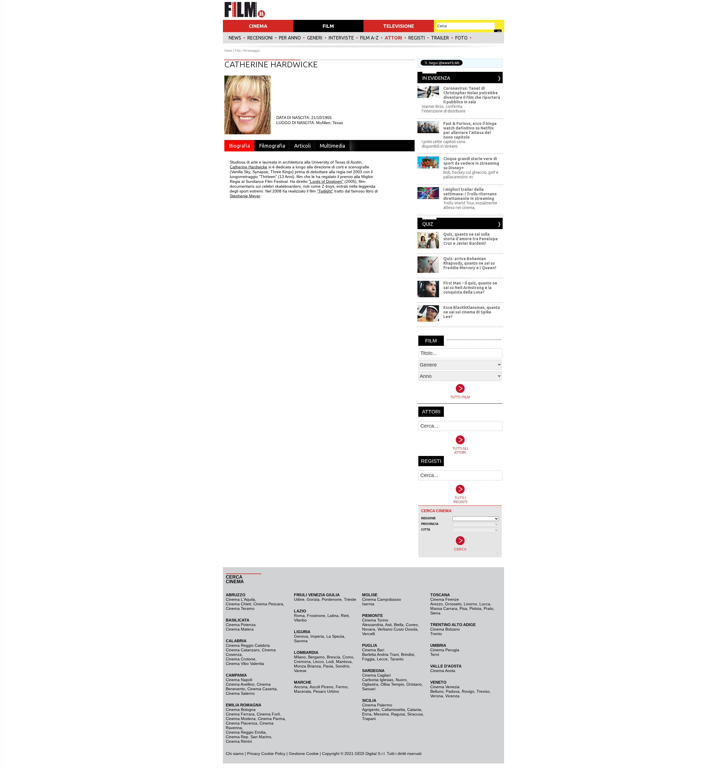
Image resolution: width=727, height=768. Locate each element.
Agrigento (370, 709)
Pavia (328, 666)
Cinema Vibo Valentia (245, 663)
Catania (414, 709)
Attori (393, 37)
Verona (436, 696)
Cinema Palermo (377, 705)
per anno (290, 37)
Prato (488, 608)
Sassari (368, 689)
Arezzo (436, 604)
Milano (300, 657)
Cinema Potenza (241, 624)
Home (228, 50)
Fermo (342, 687)
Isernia (368, 604)
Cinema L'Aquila (240, 599)
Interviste (341, 37)
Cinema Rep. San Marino (248, 736)
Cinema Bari (373, 650)
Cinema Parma (271, 718)
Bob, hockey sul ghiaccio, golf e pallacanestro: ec (470, 174)
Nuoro (401, 679)
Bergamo (316, 657)
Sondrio (342, 666)
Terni (434, 654)
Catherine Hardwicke (248, 167)
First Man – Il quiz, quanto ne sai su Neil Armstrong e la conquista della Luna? (470, 287)
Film (238, 50)
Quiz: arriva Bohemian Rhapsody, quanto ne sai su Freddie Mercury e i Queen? (469, 263)
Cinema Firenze (444, 599)
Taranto (397, 659)
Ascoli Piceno (321, 687)
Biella (399, 624)
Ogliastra (370, 684)
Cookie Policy (272, 753)
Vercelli (368, 633)
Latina (333, 615)
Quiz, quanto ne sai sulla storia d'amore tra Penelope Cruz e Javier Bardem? (470, 239)
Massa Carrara (443, 608)
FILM (328, 26)
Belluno (437, 691)
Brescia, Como (340, 657)
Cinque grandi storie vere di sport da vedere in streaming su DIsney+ (471, 163)
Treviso (483, 691)
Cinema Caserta (262, 689)
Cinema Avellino (240, 684)
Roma (299, 615)
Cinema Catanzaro (243, 650)
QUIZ (427, 223)
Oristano (414, 684)
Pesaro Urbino (326, 691)
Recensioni (260, 37)
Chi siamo (235, 753)
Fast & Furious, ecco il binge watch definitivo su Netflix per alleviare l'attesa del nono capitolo (470, 130)
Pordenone (332, 599)
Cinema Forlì (268, 714)
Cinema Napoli (239, 679)
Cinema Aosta (442, 670)
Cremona (302, 661)
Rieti (345, 615)
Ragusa (398, 714)
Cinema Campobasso (381, 599)
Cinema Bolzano (445, 629)
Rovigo (468, 691)
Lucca (484, 604)
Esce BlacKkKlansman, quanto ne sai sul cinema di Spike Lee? (471, 312)
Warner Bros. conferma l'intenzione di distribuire (443, 108)
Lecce (382, 659)
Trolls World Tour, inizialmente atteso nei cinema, (470, 205)
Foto (461, 37)
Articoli (302, 145)
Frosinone (316, 615)
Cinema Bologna (241, 709)
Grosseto (453, 604)
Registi (416, 37)
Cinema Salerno (240, 693)
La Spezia (335, 636)
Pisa (463, 608)
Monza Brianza (307, 666)
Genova (301, 636)
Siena (435, 613)
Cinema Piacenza (241, 723)
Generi (314, 37)
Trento (436, 633)
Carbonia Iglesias (377, 679)
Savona (301, 641)
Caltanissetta (393, 709)
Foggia (368, 659)
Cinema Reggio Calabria (248, 645)
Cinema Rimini (239, 741)
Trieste (350, 599)
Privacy (253, 753)
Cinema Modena (241, 718)
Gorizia (313, 599)
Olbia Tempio (392, 684)
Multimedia (332, 145)
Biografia (239, 145)
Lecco (318, 661)
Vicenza (452, 696)
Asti (388, 624)
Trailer (440, 37)
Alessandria (372, 624)
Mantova (344, 661)
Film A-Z (369, 37)
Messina (381, 714)
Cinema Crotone (240, 659)
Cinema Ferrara (240, 714)
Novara (368, 629)
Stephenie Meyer (245, 196)
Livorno (470, 604)
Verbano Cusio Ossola (397, 629)
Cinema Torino (375, 620)
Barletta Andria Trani (380, 654)
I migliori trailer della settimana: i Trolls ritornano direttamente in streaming (470, 194)
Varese (300, 670)
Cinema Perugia (444, 650)
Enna (366, 714)
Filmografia (272, 145)
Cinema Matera (240, 629)
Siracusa (415, 714)
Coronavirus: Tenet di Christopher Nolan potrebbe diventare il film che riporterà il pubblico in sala (471, 95)
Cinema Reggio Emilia (246, 732)
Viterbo (300, 620)
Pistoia (475, 608)
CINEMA (258, 26)
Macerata (302, 691)
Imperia (317, 636)
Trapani (369, 718)
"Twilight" (325, 191)
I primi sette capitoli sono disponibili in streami (443, 143)
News (235, 37)
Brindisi (407, 654)
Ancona (301, 687)
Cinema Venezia (444, 687)
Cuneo (412, 624)
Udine (299, 599)
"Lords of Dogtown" (326, 181)
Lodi (330, 661)
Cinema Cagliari (376, 675)
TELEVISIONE (398, 26)
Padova (452, 691)
